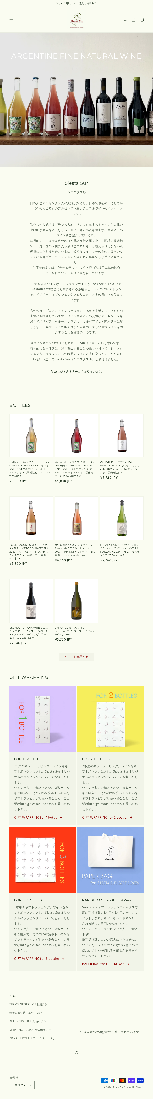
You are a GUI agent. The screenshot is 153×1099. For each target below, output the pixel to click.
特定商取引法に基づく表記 (25, 1013)
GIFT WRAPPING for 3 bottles (37, 959)
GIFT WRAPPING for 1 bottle (36, 818)
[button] (11, 20)
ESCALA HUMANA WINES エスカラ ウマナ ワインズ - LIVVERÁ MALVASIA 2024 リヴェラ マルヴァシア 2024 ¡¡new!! (120, 550)
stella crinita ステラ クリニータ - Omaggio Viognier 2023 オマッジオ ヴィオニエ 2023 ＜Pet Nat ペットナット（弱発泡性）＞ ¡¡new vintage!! (29, 469)
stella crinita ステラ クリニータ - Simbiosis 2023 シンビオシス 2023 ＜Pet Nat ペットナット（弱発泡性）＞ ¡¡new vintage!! (75, 550)
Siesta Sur (118, 1087)
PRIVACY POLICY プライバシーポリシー (34, 1038)
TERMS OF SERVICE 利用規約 (28, 1004)
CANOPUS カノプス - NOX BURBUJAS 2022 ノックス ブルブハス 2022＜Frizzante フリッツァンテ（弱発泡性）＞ (120, 467)
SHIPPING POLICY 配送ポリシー (30, 1030)
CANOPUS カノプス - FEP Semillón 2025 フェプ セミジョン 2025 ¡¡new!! (75, 631)
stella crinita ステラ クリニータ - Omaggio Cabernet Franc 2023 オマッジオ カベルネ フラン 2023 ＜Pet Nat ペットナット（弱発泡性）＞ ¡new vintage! (75, 469)
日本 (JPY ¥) (19, 1085)
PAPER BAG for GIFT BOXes (103, 964)
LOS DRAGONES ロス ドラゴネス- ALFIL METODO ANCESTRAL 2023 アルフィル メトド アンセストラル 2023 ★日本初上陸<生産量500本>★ (29, 551)
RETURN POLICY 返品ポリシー (29, 1021)
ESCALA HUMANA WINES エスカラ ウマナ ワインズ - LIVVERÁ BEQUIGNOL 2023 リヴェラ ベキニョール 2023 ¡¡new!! (29, 632)
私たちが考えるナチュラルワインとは (76, 372)
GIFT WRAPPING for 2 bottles (105, 818)
